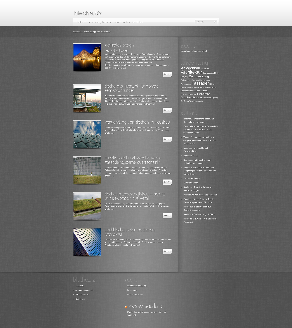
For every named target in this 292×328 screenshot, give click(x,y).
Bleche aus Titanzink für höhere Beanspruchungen (131, 88)
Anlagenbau (190, 68)
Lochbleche (203, 94)
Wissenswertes (122, 22)
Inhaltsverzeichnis (135, 294)
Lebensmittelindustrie (188, 94)
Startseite (81, 22)
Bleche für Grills (190, 155)
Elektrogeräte (186, 80)
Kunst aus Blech (190, 183)
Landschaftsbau (202, 91)
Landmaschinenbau (188, 91)
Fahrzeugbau (186, 84)
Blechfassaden (208, 73)
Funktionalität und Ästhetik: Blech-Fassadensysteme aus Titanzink (133, 160)
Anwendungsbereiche (100, 22)
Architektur (191, 71)
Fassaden (200, 83)
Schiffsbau (185, 101)
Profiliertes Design (119, 45)
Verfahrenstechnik (196, 101)
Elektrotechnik (204, 80)
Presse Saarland (146, 306)
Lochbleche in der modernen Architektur (129, 232)
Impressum (132, 290)
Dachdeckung (199, 76)
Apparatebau (205, 69)
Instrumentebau (205, 87)
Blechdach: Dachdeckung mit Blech (199, 214)
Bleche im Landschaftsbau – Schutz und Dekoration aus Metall (135, 196)
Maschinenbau (189, 97)
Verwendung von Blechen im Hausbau (137, 122)
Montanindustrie (204, 98)
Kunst (214, 87)
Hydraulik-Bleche (193, 87)
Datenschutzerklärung (136, 286)
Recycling (214, 98)
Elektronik (195, 80)
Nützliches (137, 22)
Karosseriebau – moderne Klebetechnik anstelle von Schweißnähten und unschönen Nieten (200, 129)
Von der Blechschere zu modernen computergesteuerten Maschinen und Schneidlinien (199, 140)
